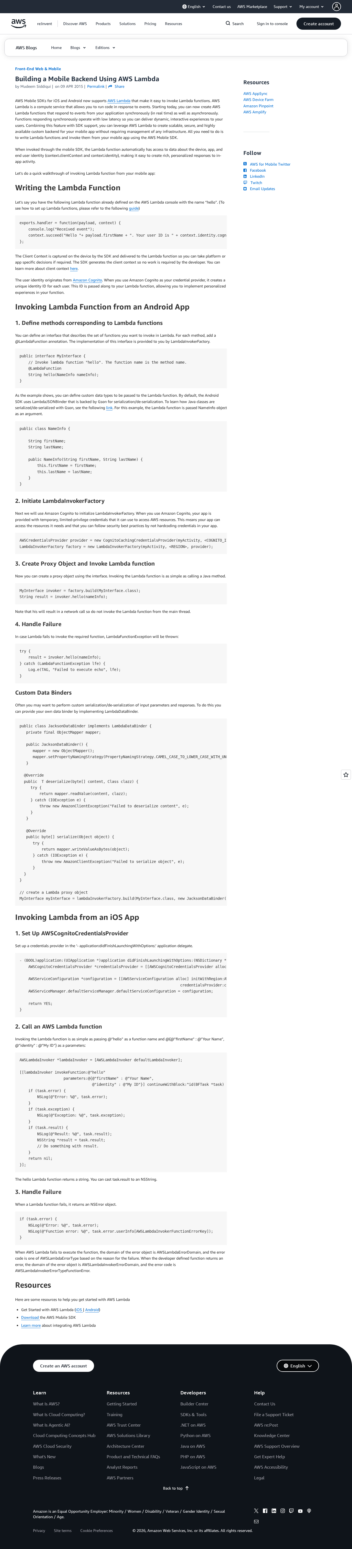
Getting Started (122, 1404)
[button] (75, 24)
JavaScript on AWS (198, 1467)
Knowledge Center (272, 1435)
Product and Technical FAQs (133, 1456)
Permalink (96, 86)
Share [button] (119, 86)
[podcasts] (309, 1512)
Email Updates (261, 188)
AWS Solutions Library (128, 1435)
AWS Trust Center (124, 1425)
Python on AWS (195, 1435)
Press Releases (47, 1478)
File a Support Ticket (274, 1414)
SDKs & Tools (193, 1414)
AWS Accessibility (271, 1467)
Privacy (39, 1530)
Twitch (255, 182)
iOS (79, 1309)
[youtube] (300, 1512)
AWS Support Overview (276, 1446)
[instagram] (282, 1512)
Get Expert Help (269, 1456)
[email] (256, 1522)
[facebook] (265, 1512)
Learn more (31, 1325)
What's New (44, 1456)
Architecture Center (125, 1446)
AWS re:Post (266, 1425)
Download (30, 1317)
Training (114, 1414)
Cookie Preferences (96, 1530)
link (109, 407)
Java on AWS (192, 1446)
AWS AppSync (255, 93)
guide (134, 208)
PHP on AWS (192, 1456)
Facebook (257, 170)
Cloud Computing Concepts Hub (64, 1435)
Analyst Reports (122, 1467)
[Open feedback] (346, 775)
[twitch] (291, 1512)
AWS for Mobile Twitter (269, 164)
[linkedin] (274, 1512)
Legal (259, 1478)
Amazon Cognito (87, 280)
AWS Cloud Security (52, 1446)
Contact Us (264, 1404)
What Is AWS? (46, 1404)
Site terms (63, 1530)
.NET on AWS (193, 1425)
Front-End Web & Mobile (38, 68)
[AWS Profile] (336, 6)
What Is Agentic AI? (51, 1425)
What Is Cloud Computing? (59, 1414)
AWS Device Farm (258, 99)
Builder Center (194, 1404)
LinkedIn (256, 176)
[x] (256, 1512)
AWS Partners (120, 1478)
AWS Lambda (119, 100)
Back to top (173, 1488)
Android (92, 1309)
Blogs (38, 1467)
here (74, 268)
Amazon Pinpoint (258, 105)
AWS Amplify (254, 111)
